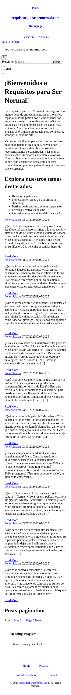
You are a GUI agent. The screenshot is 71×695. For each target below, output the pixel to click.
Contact (52, 675)
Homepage (35, 26)
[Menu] (3, 69)
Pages (35, 7)
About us (43, 36)
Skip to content (11, 41)
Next (38, 620)
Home (26, 665)
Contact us (28, 36)
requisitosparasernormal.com (35, 18)
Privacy (43, 665)
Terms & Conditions (26, 675)
